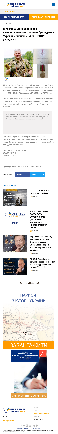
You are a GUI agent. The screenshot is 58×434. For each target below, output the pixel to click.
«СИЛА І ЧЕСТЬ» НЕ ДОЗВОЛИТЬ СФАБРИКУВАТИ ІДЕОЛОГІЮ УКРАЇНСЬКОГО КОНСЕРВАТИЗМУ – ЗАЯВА (39, 219)
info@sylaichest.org (9, 420)
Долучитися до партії (15, 17)
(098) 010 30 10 (38, 419)
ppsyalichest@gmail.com (41, 413)
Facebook (19, 174)
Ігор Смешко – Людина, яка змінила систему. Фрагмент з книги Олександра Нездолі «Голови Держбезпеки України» (41, 243)
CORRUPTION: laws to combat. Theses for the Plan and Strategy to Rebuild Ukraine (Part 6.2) (42, 263)
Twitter (33, 174)
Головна (5, 11)
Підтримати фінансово (43, 17)
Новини (12, 11)
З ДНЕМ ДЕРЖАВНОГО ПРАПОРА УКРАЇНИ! (40, 192)
